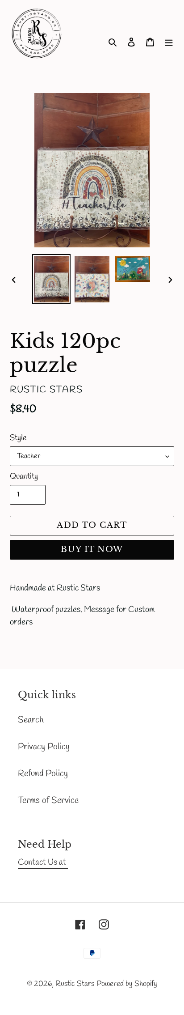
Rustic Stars (74, 984)
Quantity (24, 476)
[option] (51, 279)
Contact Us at (43, 862)
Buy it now (92, 549)
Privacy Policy (44, 747)
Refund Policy (43, 774)
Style (18, 438)
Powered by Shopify (126, 984)
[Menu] (168, 41)
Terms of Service (48, 800)
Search (31, 720)
